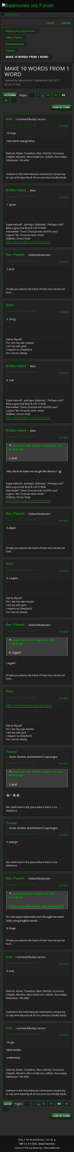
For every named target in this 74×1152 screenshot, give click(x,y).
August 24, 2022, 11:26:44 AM (21, 569)
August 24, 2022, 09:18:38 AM (21, 260)
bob (9, 119)
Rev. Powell (15, 254)
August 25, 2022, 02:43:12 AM (21, 834)
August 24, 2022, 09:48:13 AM (21, 311)
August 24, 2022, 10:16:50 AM (21, 372)
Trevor (11, 752)
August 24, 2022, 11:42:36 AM (21, 630)
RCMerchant (16, 190)
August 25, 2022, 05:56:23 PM (21, 963)
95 (6, 100)
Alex (9, 305)
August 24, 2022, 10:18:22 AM (21, 436)
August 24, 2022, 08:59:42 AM (21, 196)
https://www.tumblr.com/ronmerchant (28, 242)
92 (48, 95)
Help (20, 1139)
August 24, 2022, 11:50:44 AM (21, 697)
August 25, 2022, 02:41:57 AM (21, 762)
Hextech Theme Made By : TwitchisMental (37, 1147)
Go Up (8, 1104)
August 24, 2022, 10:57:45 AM (21, 519)
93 (55, 95)
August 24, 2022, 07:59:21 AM (21, 125)
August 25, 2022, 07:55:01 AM (21, 884)
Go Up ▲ (51, 1139)
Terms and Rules (35, 1139)
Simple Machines (46, 1144)
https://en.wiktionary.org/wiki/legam (29, 705)
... (43, 95)
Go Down (10, 95)
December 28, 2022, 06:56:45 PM (23, 1034)
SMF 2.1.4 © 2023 (28, 1144)
